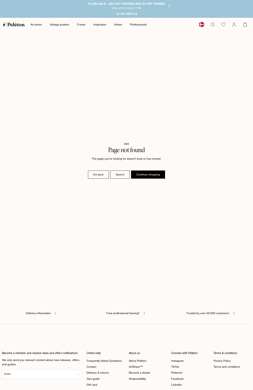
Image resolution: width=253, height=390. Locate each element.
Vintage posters (59, 24)
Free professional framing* (123, 313)
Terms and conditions (226, 366)
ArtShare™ (136, 366)
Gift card (92, 384)
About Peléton (137, 360)
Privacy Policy (222, 360)
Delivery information (38, 313)
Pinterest (176, 372)
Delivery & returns (98, 372)
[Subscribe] (78, 374)
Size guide (93, 378)
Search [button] (120, 174)
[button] (212, 24)
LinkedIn (176, 384)
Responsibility (137, 378)
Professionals (138, 24)
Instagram (177, 360)
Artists (118, 24)
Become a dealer (139, 372)
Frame (81, 24)
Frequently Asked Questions (104, 360)
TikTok (175, 366)
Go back (98, 174)
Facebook (177, 378)
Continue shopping (148, 174)
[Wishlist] (223, 24)
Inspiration (99, 24)
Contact (91, 366)
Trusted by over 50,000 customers (207, 313)
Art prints (36, 24)
